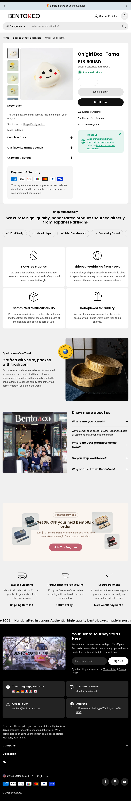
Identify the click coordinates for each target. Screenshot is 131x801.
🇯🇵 (35, 691)
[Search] (124, 26)
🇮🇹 (30, 691)
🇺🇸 (13, 691)
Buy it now (100, 102)
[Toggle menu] (4, 16)
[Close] (120, 134)
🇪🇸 (22, 691)
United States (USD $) (18, 776)
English (41, 776)
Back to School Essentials (27, 37)
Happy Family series (34, 124)
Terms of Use (109, 669)
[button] (4, 6)
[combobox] (65, 26)
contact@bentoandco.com (26, 708)
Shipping (82, 66)
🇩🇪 (17, 691)
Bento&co (16, 792)
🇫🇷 (26, 691)
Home (6, 37)
